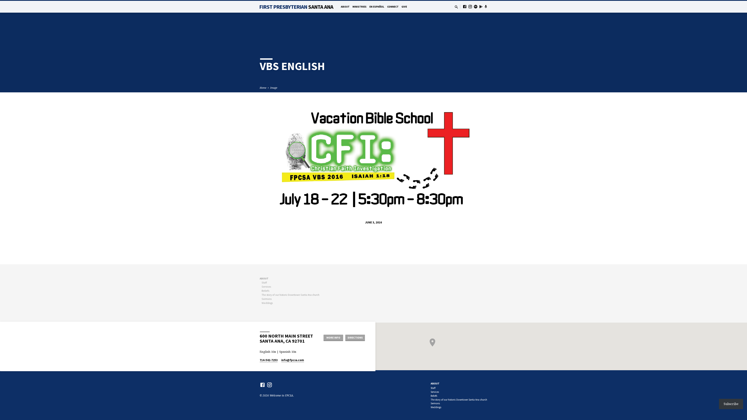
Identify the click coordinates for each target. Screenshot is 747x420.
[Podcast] (486, 6)
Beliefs (265, 290)
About (345, 6)
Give (404, 6)
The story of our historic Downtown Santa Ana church (290, 295)
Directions (355, 337)
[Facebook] (465, 6)
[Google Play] (481, 6)
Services (266, 286)
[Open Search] (456, 7)
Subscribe (731, 404)
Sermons (267, 299)
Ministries (359, 6)
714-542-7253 (269, 360)
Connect (393, 6)
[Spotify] (475, 6)
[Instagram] (470, 6)
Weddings (267, 303)
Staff (264, 282)
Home (263, 87)
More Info (333, 337)
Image (273, 87)
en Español (376, 6)
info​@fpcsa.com (292, 360)
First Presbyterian (296, 6)
